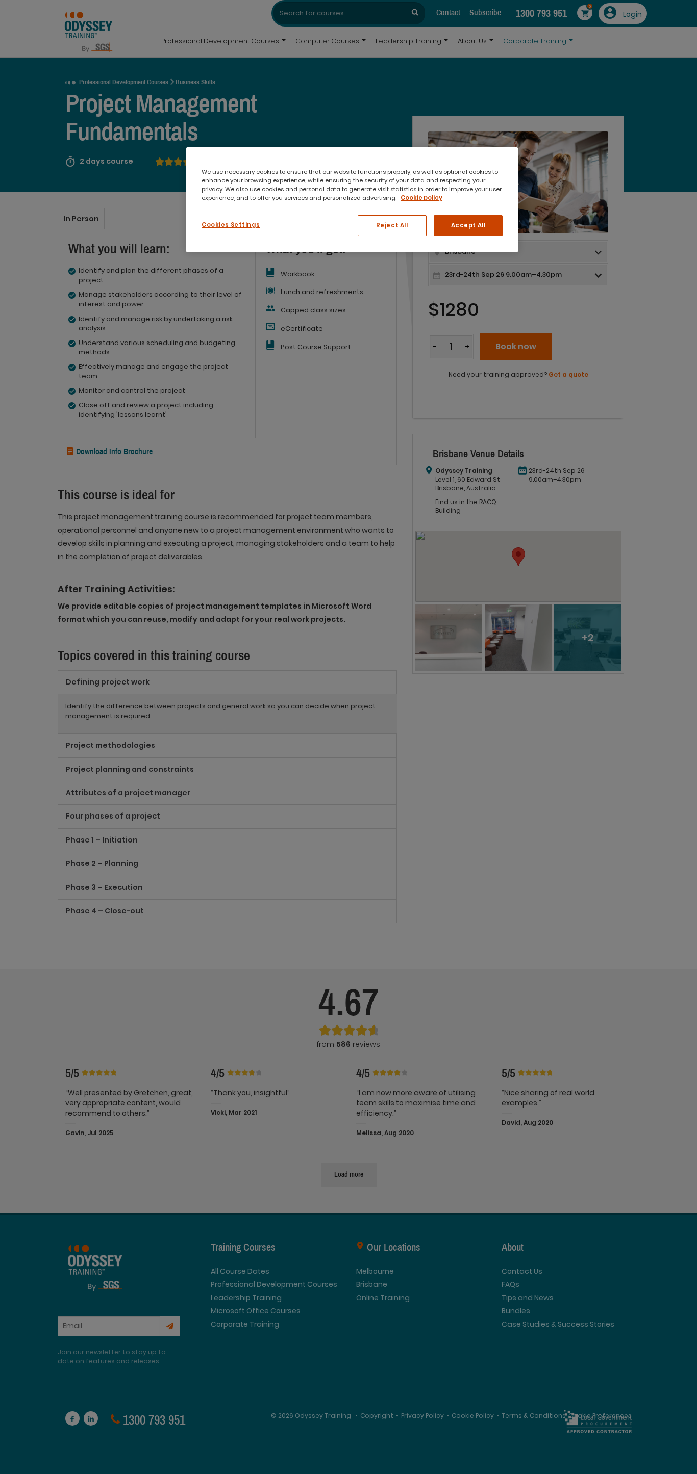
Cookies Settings (231, 225)
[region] (352, 199)
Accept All (468, 225)
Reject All (392, 225)
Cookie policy (421, 198)
